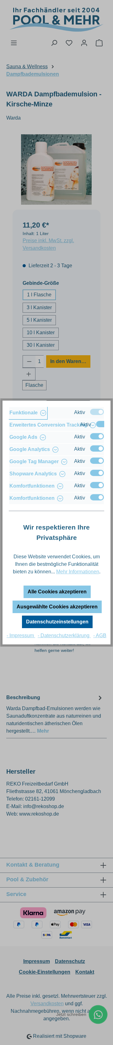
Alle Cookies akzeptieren (57, 591)
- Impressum (21, 635)
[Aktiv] (97, 412)
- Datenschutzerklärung (64, 635)
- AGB (99, 635)
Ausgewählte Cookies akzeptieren (57, 606)
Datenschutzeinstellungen (57, 621)
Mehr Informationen (77, 571)
